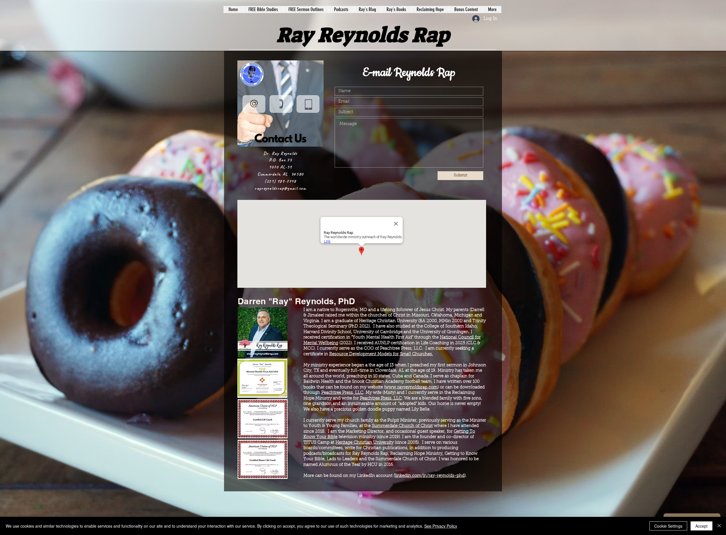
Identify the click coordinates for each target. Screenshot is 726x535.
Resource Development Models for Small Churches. (381, 354)
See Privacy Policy (440, 526)
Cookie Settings (668, 526)
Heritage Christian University (364, 443)
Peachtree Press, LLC (342, 393)
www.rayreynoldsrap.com (411, 387)
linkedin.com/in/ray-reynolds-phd (430, 476)
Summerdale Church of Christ (402, 426)
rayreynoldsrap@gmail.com (280, 188)
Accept (701, 526)
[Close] (719, 525)
